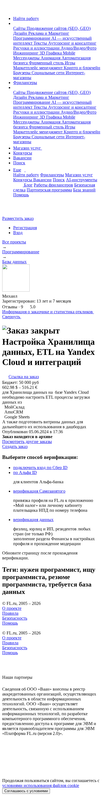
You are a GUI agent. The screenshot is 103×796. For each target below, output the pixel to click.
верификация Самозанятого (39, 491)
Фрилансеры (25, 82)
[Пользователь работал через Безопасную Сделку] (32, 296)
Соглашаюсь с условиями (26, 791)
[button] (14, 23)
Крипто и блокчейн (82, 67)
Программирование (32, 38)
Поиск (19, 162)
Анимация (51, 58)
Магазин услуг (27, 148)
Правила (10, 613)
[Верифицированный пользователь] (22, 296)
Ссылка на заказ (24, 376)
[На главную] (7, 9)
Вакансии (22, 158)
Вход (18, 232)
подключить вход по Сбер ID (40, 467)
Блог (28, 185)
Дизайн (20, 33)
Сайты (20, 28)
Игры (70, 63)
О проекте (11, 608)
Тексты (41, 43)
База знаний (84, 190)
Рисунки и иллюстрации (37, 48)
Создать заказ (14, 446)
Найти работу (26, 18)
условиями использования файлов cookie (40, 785)
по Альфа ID (25, 472)
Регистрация (25, 227)
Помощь (21, 194)
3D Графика (51, 53)
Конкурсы (22, 153)
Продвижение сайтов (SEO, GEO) (59, 28)
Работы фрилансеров (53, 185)
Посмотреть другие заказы (27, 441)
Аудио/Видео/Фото (78, 48)
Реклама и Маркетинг (48, 33)
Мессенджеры (27, 58)
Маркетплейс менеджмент (38, 67)
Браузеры (22, 72)
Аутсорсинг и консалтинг (72, 43)
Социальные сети (49, 72)
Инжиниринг (26, 53)
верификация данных (33, 519)
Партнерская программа (49, 190)
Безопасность (14, 618)
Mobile (69, 53)
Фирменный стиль (47, 63)
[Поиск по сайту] (17, 209)
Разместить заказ (18, 218)
